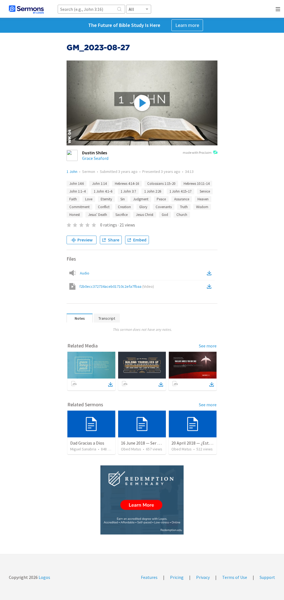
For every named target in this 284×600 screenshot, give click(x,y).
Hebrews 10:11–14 (196, 183)
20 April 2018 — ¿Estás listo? (198, 443)
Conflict (104, 207)
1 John (72, 171)
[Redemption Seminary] (142, 500)
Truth (184, 207)
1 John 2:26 (152, 191)
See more (208, 346)
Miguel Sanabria (83, 449)
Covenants (164, 207)
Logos (44, 577)
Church (181, 214)
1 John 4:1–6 (103, 191)
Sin (122, 199)
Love (88, 199)
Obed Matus (131, 449)
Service (205, 191)
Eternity (106, 199)
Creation (124, 207)
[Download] (110, 384)
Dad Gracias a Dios (87, 443)
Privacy (203, 577)
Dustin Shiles (94, 152)
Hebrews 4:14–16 (127, 183)
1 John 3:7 (128, 191)
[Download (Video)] (210, 286)
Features (149, 577)
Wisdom (202, 207)
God (165, 214)
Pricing (177, 577)
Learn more (187, 25)
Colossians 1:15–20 (161, 183)
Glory (143, 207)
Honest (74, 214)
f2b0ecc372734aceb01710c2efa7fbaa (116, 286)
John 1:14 (99, 183)
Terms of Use (234, 577)
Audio (84, 273)
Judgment (140, 199)
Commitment (79, 207)
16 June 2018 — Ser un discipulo (150, 443)
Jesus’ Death (97, 214)
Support (267, 577)
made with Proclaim (197, 152)
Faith (73, 199)
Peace (161, 199)
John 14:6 (76, 183)
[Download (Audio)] (210, 273)
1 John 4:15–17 (180, 191)
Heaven (203, 199)
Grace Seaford (95, 158)
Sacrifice (121, 214)
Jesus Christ (144, 214)
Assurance (181, 199)
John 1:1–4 (77, 191)
